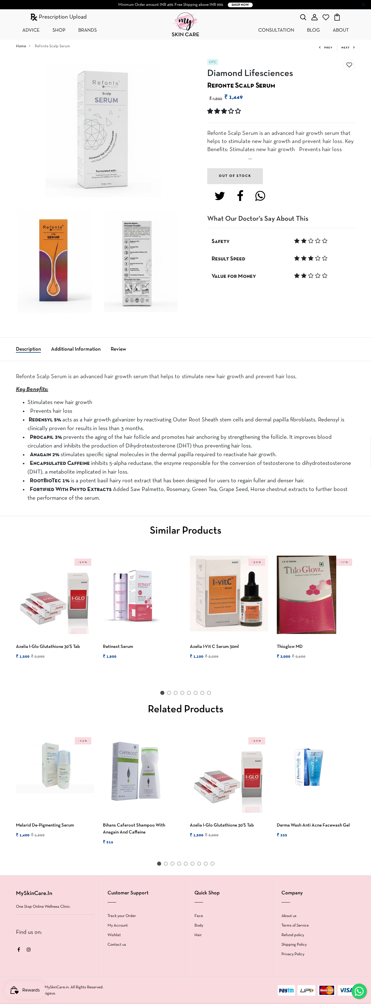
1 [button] (163, 694)
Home (21, 46)
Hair (198, 935)
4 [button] (183, 694)
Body (198, 925)
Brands (87, 30)
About (341, 30)
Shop (59, 30)
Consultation (276, 30)
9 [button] (213, 865)
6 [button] (197, 694)
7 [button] (203, 694)
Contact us (117, 945)
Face (198, 916)
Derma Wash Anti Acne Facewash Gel (313, 825)
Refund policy (292, 935)
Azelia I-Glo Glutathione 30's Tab (48, 647)
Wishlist (114, 935)
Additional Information (76, 349)
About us (289, 916)
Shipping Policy (294, 945)
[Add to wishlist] (349, 65)
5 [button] (190, 694)
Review (118, 349)
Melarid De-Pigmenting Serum (45, 825)
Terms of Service (295, 925)
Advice (31, 30)
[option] (55, 612)
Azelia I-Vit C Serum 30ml (214, 647)
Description (28, 349)
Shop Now (240, 4)
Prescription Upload (62, 17)
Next (345, 48)
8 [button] (210, 694)
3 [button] (177, 694)
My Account (118, 925)
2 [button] (170, 694)
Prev (328, 48)
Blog (313, 30)
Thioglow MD (290, 647)
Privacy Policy (292, 954)
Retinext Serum (118, 647)
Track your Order (122, 916)
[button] (224, 111)
